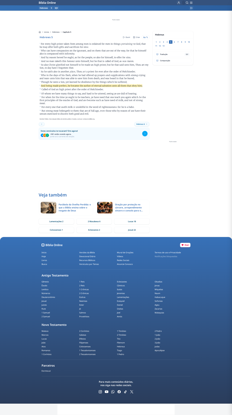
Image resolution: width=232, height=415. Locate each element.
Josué (44, 301)
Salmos (82, 312)
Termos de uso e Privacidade (168, 252)
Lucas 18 (132, 221)
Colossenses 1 (56, 230)
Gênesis (45, 281)
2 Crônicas (84, 293)
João (44, 342)
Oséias (120, 308)
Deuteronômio (48, 297)
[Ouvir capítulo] (191, 8)
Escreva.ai (46, 371)
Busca (44, 264)
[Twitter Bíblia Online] (132, 392)
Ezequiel (121, 301)
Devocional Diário (87, 256)
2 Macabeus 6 (94, 221)
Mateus (45, 331)
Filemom (121, 342)
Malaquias (159, 312)
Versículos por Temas (89, 264)
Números (46, 293)
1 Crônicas (84, 289)
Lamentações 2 (56, 221)
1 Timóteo (121, 331)
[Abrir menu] (191, 2)
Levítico (45, 289)
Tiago (119, 350)
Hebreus (121, 346)
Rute (44, 308)
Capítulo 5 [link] (67, 32)
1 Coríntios (46, 354)
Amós (119, 316)
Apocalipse (160, 350)
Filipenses (83, 342)
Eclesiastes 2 (94, 230)
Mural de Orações (125, 252)
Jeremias (121, 293)
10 (189, 42)
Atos (44, 346)
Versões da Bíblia (87, 252)
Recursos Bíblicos (87, 260)
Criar (138, 37)
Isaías (119, 289)
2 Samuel (46, 316)
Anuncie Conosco (125, 264)
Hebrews (56, 32)
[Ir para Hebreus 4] (42, 124)
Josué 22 (132, 230)
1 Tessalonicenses (87, 350)
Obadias (158, 281)
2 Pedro (158, 331)
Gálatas (82, 335)
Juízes (44, 305)
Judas (157, 346)
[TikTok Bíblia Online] (125, 392)
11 (156, 46)
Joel (118, 312)
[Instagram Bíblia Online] (100, 392)
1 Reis (82, 281)
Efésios (82, 338)
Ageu (157, 305)
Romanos (46, 350)
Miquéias (159, 289)
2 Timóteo (121, 335)
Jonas (157, 285)
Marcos (45, 335)
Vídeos (120, 256)
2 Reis (82, 285)
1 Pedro (120, 354)
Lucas (44, 338)
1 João (157, 335)
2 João (157, 338)
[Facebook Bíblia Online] (119, 392)
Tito (118, 338)
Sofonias (159, 301)
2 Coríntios (84, 331)
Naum (157, 293)
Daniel (120, 305)
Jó (80, 308)
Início (44, 252)
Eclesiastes (122, 281)
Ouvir (128, 37)
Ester (81, 305)
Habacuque (160, 297)
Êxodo (44, 285)
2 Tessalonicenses (87, 354)
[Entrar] (179, 2)
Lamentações (123, 297)
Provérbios (84, 316)
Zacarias (158, 308)
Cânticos (121, 285)
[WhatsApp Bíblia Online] (113, 392)
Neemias (83, 301)
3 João (157, 342)
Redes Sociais (123, 260)
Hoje (44, 256)
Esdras (82, 297)
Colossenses (85, 346)
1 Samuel (46, 312)
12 (160, 46)
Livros (46, 32)
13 (163, 46)
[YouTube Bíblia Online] (107, 392)
